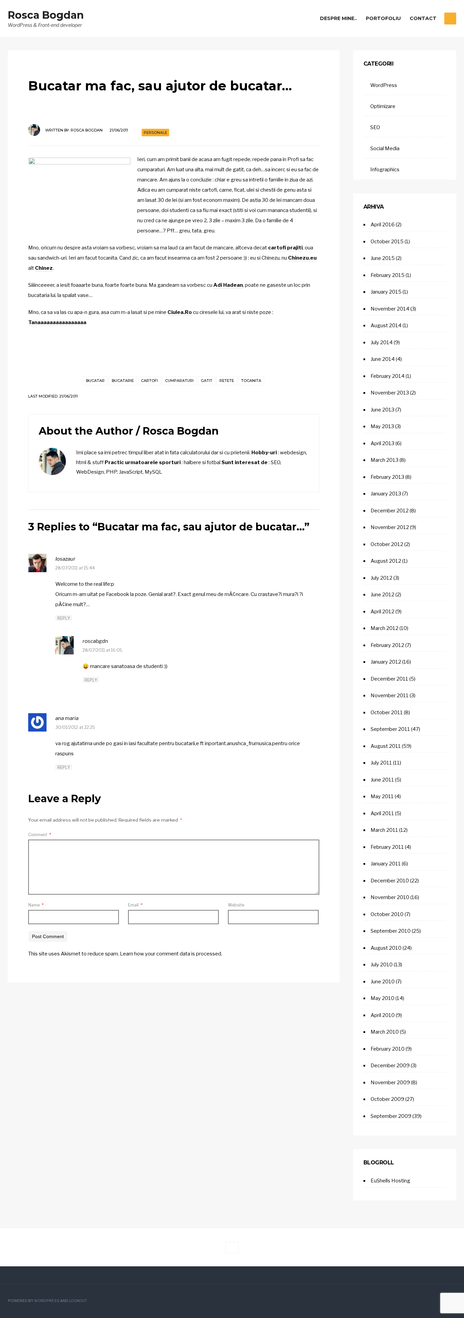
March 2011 (384, 830)
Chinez (44, 268)
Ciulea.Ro (179, 312)
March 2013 (384, 460)
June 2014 (383, 359)
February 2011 (387, 847)
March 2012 (384, 628)
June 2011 (382, 780)
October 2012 (387, 544)
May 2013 (382, 426)
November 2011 (390, 695)
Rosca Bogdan (46, 15)
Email (135, 905)
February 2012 (387, 645)
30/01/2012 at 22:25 (75, 727)
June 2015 (383, 258)
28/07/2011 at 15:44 (75, 567)
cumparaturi (179, 380)
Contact (423, 18)
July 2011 (381, 763)
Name (36, 905)
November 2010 (390, 897)
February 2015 (388, 275)
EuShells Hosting (390, 1181)
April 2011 (382, 813)
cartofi (149, 380)
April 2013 (382, 443)
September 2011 (390, 729)
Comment (39, 834)
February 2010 (388, 1049)
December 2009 (390, 1065)
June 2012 (382, 595)
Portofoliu (383, 18)
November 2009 (390, 1082)
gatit (206, 380)
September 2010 (391, 931)
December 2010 (390, 881)
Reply (63, 618)
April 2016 (383, 225)
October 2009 (387, 1099)
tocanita (251, 380)
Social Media (384, 148)
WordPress (383, 85)
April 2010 (383, 1015)
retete (226, 380)
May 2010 (382, 998)
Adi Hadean (228, 285)
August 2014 (386, 325)
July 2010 (382, 965)
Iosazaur (65, 559)
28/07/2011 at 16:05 (102, 650)
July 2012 (381, 578)
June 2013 (382, 410)
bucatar (95, 380)
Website (236, 905)
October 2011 (387, 712)
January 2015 (386, 292)
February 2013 (387, 477)
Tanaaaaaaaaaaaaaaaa (57, 322)
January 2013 (386, 494)
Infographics (384, 169)
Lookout (78, 1301)
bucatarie (123, 380)
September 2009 (391, 1116)
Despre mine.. (338, 18)
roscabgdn (95, 641)
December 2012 (390, 511)
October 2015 (387, 242)
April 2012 (382, 612)
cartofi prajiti (285, 248)
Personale (155, 132)
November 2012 (390, 527)
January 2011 (386, 864)
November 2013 (390, 393)
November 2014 (390, 309)
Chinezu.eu (302, 258)
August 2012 (386, 561)
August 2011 (386, 746)
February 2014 (388, 376)
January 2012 (386, 662)
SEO (375, 127)
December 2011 (389, 679)
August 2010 (386, 948)
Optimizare (382, 106)
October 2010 (387, 914)
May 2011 (382, 796)
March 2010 (385, 1032)
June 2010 (383, 982)
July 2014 (382, 342)
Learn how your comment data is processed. (171, 954)
